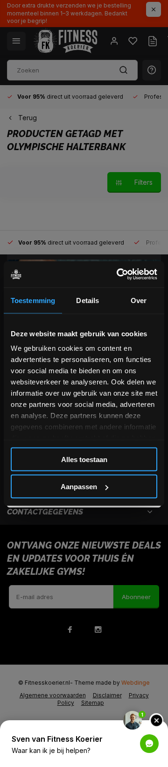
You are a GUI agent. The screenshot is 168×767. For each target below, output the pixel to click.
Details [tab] (87, 300)
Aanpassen (79, 487)
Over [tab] (139, 300)
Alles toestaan (84, 459)
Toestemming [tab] (33, 300)
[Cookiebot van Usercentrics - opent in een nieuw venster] (118, 274)
